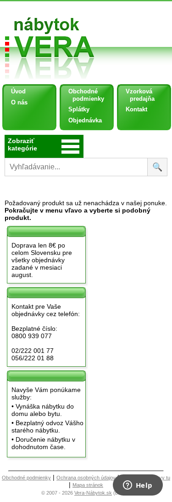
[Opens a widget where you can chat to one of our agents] (137, 485)
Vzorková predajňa (137, 95)
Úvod (18, 91)
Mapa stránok (87, 485)
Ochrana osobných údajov (86, 477)
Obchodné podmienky (82, 95)
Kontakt (136, 109)
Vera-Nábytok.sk (93, 493)
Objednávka (85, 120)
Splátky (78, 109)
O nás (19, 102)
